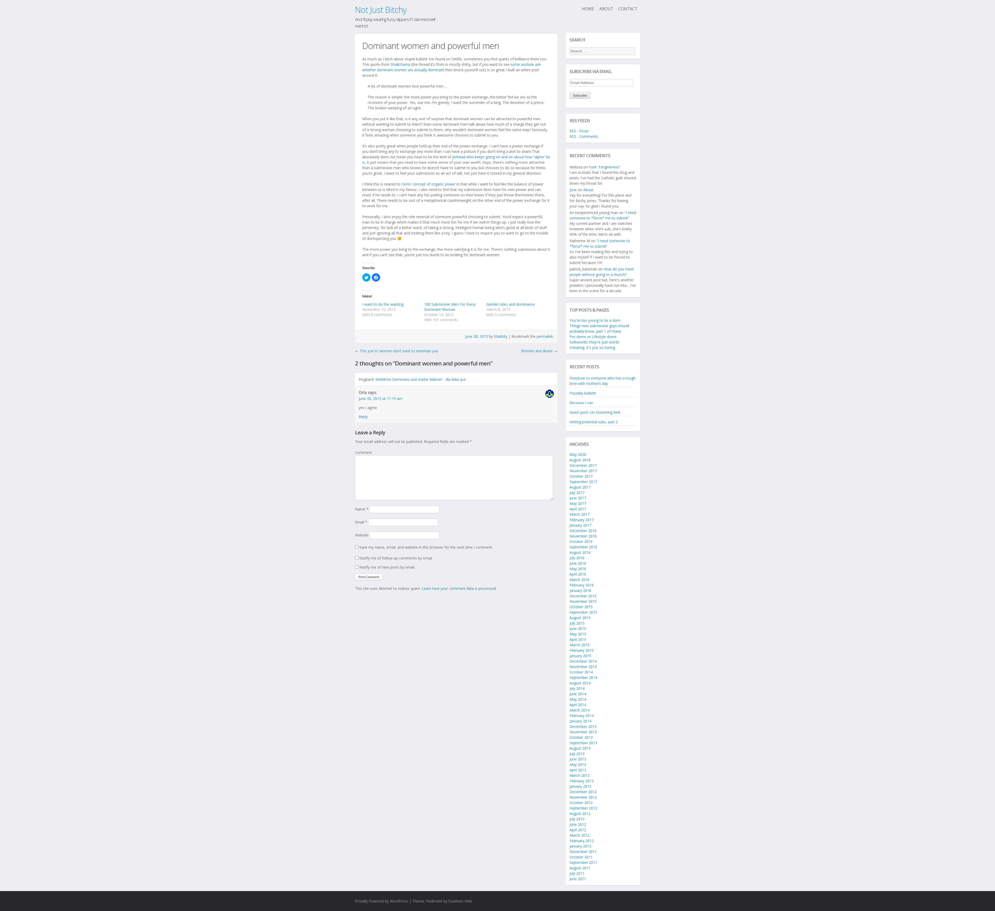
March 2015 (579, 644)
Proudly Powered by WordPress (381, 901)
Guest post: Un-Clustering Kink (595, 412)
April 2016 (578, 574)
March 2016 (579, 579)
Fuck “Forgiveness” (604, 166)
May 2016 (578, 568)
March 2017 (579, 514)
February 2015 (582, 650)
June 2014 (578, 693)
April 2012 (578, 829)
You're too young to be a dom (595, 320)
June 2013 (578, 759)
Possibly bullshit (583, 393)
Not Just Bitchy (381, 9)
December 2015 (583, 595)
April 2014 (578, 704)
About (606, 9)
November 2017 (583, 470)
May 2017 (578, 503)
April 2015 (578, 639)
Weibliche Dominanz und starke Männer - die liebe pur (420, 379)
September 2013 (583, 742)
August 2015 (580, 617)
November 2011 (583, 851)
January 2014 (580, 721)
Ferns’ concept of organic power (428, 184)
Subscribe (580, 95)
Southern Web (460, 901)
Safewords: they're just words (594, 342)
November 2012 (583, 797)
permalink (545, 336)
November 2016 (583, 536)
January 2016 (580, 590)
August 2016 (580, 552)
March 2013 (579, 775)
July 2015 (577, 623)
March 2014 (579, 710)
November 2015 (583, 601)
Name (361, 509)
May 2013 (578, 764)
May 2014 (578, 699)
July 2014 (577, 688)
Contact (627, 9)
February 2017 (582, 519)
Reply (363, 416)
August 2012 (580, 813)
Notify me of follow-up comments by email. (396, 558)
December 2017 (583, 465)
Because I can (581, 402)
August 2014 (580, 682)
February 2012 (582, 840)
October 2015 (581, 606)
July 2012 (577, 818)
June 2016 (578, 563)
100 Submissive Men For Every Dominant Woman (449, 307)
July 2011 (577, 873)
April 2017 (578, 508)
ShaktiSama (400, 64)
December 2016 (583, 530)
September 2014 (583, 677)
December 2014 (583, 661)
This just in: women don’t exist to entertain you (396, 350)
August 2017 (580, 487)
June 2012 (578, 824)
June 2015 (578, 628)
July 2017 (577, 492)
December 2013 (583, 726)
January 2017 (580, 525)
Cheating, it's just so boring (592, 347)
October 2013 (581, 737)
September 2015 (583, 612)
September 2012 (583, 808)
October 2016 (581, 541)
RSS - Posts (579, 130)
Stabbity (500, 336)
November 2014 (583, 666)
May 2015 (578, 634)
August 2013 (580, 748)
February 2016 (582, 585)
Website (361, 535)
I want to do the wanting (382, 304)
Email (361, 522)
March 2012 (579, 835)
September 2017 (583, 481)
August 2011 (580, 867)
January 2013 (580, 786)
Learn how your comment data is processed (459, 588)
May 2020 (578, 454)
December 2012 (583, 791)
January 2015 (580, 655)
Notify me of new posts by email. (387, 567)
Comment (363, 452)
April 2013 (578, 769)
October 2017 (581, 476)
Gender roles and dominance (510, 304)
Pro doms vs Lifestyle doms (593, 336)
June (573, 189)
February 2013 (582, 780)
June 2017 (578, 498)
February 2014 (582, 715)
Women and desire (539, 350)
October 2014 (581, 672)
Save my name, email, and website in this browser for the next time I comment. (426, 547)
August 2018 (580, 459)
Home (588, 9)
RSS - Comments (584, 136)
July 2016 (577, 557)
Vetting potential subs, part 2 (594, 421)
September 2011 (583, 862)
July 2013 (577, 753)
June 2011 (578, 878)
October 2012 (581, 802)
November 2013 (583, 731)
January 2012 (580, 846)
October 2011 (581, 857)
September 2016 (583, 546)
